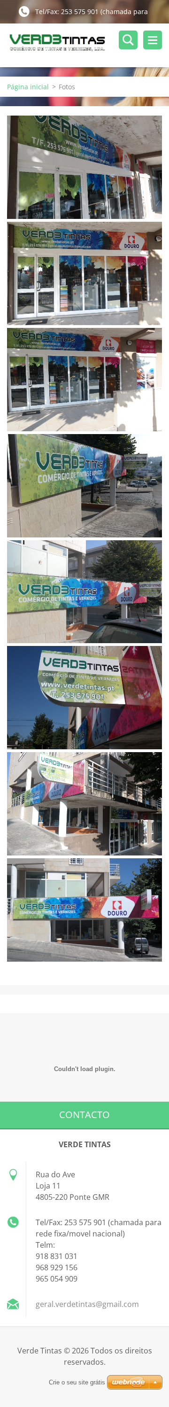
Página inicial (28, 86)
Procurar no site (128, 40)
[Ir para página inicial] (88, 45)
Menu (152, 40)
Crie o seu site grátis (77, 1382)
